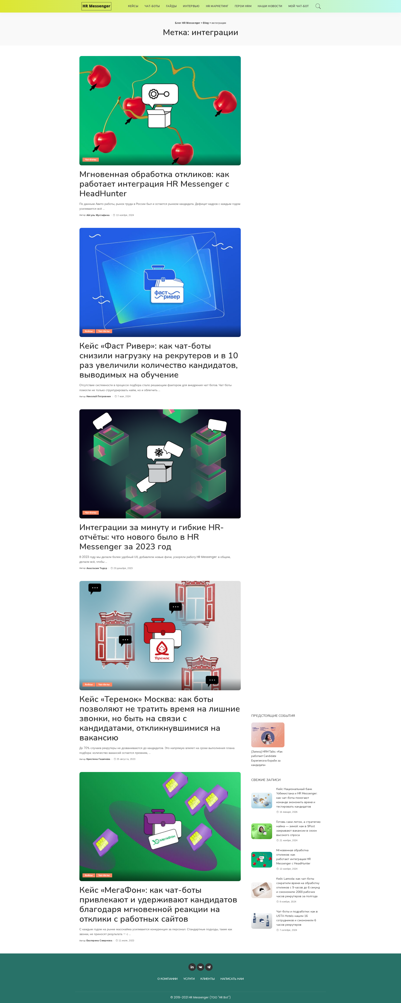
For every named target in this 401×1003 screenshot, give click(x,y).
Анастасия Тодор (96, 568)
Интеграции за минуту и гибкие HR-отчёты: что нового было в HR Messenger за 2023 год (151, 537)
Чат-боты (90, 159)
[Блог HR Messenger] (96, 6)
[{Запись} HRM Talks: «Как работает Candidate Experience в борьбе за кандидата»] (267, 734)
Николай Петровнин (98, 396)
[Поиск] (318, 6)
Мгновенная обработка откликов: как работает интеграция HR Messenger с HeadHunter (154, 184)
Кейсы (89, 331)
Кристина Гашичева (98, 759)
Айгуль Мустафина (98, 215)
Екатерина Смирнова (99, 940)
